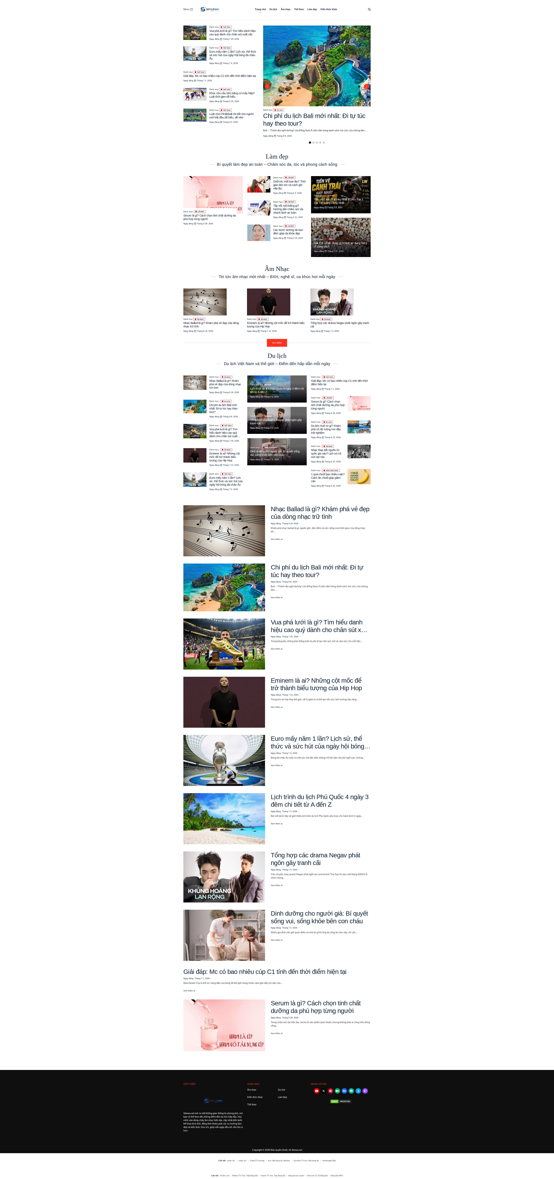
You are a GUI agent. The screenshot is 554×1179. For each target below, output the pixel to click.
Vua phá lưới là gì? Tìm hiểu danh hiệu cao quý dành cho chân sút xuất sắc (320, 630)
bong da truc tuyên (296, 1176)
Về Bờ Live (224, 1176)
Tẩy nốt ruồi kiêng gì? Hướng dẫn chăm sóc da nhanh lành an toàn (288, 209)
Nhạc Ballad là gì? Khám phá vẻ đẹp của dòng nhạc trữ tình (225, 384)
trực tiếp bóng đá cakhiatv (279, 1161)
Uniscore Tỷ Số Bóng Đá (317, 1176)
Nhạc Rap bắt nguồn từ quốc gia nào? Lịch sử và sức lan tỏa (326, 453)
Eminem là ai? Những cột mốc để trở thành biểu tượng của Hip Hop (224, 457)
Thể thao (299, 9)
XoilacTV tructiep (257, 1161)
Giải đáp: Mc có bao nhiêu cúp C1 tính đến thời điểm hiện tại (219, 75)
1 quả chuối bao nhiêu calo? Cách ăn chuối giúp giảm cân (328, 478)
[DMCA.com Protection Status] (341, 1101)
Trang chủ (260, 9)
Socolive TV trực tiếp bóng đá (306, 1161)
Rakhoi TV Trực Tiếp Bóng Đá (245, 1176)
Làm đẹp (312, 9)
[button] (310, 142)
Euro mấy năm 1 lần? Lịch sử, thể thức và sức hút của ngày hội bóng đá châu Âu (232, 55)
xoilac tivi (231, 1161)
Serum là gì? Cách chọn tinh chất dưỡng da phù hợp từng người (328, 405)
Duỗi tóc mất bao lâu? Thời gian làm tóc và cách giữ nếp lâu (289, 185)
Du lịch (273, 9)
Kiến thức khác (329, 9)
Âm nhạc (286, 9)
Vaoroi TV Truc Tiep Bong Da (273, 1176)
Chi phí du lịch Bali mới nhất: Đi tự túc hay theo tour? (223, 408)
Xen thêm (277, 343)
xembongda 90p (329, 1161)
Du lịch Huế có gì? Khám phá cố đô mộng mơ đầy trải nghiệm (326, 429)
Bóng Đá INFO (337, 1176)
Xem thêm (276, 539)
